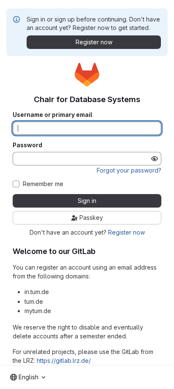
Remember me (43, 184)
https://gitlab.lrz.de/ (64, 360)
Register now (126, 232)
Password (27, 145)
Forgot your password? (129, 170)
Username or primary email (52, 114)
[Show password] (154, 158)
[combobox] (27, 377)
